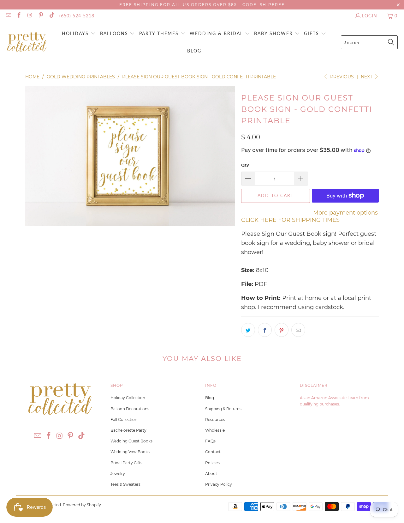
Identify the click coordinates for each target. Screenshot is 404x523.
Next (367, 77)
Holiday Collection (127, 397)
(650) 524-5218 (76, 15)
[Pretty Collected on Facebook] (19, 15)
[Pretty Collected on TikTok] (51, 15)
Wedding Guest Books (131, 441)
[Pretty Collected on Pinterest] (41, 15)
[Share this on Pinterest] (281, 330)
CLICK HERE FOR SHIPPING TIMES (290, 219)
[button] (79, 34)
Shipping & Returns (223, 408)
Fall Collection (123, 419)
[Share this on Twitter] (248, 330)
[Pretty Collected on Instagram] (30, 15)
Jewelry (117, 473)
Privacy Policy (218, 484)
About (211, 473)
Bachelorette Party (128, 430)
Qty (245, 164)
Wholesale (215, 430)
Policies (212, 462)
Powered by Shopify (82, 504)
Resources (215, 419)
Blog (209, 397)
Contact (213, 451)
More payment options (345, 212)
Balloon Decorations (129, 408)
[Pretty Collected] (26, 42)
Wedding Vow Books (130, 451)
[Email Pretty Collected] (8, 15)
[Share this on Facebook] (265, 330)
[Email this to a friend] (298, 330)
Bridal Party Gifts (126, 462)
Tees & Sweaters (125, 484)
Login (369, 15)
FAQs (210, 441)
